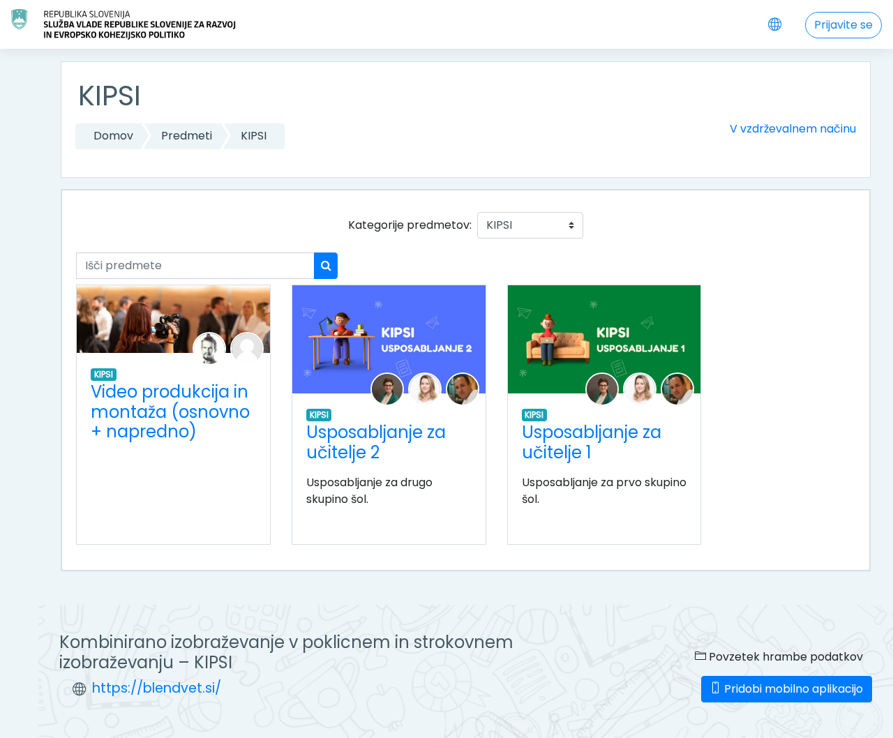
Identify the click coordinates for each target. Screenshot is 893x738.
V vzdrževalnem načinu (793, 129)
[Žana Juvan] (247, 348)
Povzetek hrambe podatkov (784, 657)
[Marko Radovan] (462, 389)
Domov (113, 136)
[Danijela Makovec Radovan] (387, 389)
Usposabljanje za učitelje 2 (376, 442)
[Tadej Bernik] (209, 348)
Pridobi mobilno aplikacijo (792, 689)
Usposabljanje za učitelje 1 (591, 442)
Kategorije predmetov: (410, 225)
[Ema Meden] (425, 389)
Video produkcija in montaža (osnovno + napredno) (170, 412)
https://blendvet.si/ (156, 688)
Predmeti (186, 136)
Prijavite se (843, 25)
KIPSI (254, 136)
